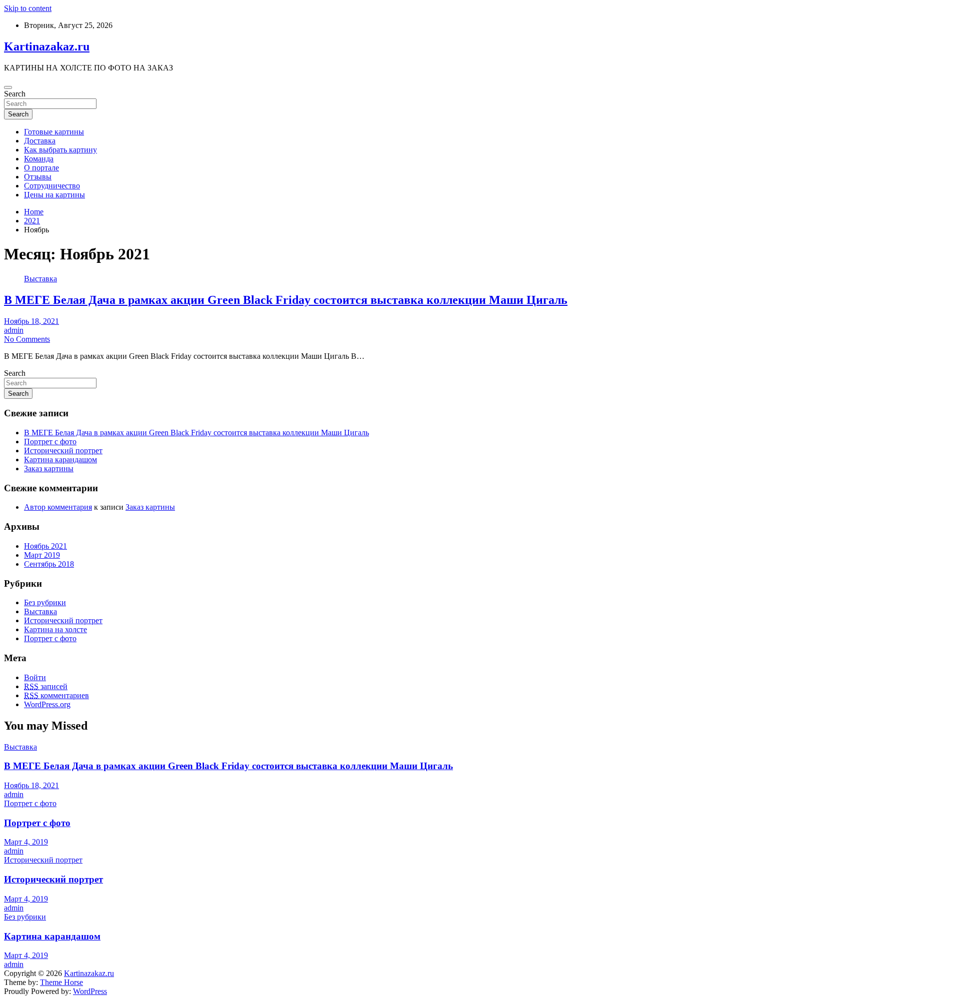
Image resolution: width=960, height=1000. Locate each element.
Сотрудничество (52, 185)
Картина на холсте (55, 629)
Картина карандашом (60, 459)
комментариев (56, 695)
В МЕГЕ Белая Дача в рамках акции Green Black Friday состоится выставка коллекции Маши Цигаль (286, 299)
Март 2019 (42, 555)
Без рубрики (45, 602)
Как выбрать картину (60, 149)
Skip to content (28, 8)
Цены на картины (54, 194)
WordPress (90, 991)
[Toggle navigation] (8, 87)
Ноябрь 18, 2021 (31, 321)
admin (14, 330)
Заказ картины (49, 468)
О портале (41, 167)
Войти (35, 677)
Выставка (40, 278)
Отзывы (38, 176)
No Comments (27, 339)
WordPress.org (47, 704)
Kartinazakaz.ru (47, 46)
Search (15, 93)
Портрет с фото (50, 441)
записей (46, 686)
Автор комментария (58, 507)
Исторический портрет (63, 450)
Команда (39, 158)
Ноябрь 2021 (45, 546)
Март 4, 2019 (26, 842)
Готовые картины (54, 131)
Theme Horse (61, 982)
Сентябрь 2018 (49, 564)
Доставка (40, 140)
